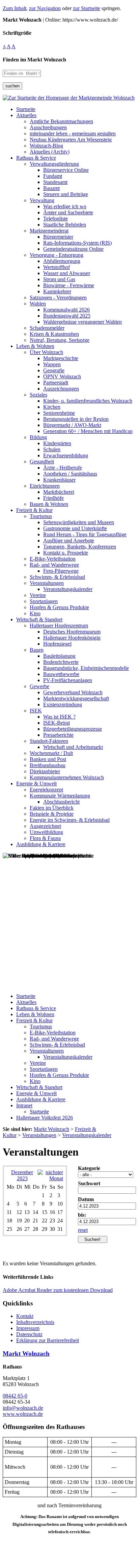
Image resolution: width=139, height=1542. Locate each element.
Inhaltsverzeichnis (35, 1322)
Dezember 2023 (22, 1175)
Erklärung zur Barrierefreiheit (47, 1340)
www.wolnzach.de (23, 1414)
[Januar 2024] (50, 1178)
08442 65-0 (15, 1396)
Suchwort (89, 1183)
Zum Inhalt (14, 8)
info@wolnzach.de (23, 1408)
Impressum (27, 1328)
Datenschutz (29, 1334)
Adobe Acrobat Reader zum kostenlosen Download (58, 1290)
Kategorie (89, 1168)
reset (83, 1230)
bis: (82, 1215)
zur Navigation (45, 8)
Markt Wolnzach (26, 1353)
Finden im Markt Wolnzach (34, 59)
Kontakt (24, 1316)
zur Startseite (86, 8)
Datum (86, 1199)
